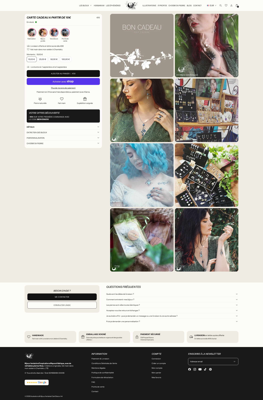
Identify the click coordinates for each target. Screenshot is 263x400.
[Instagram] (194, 369)
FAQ (93, 382)
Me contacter (62, 297)
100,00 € (66, 59)
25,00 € (42, 59)
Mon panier (156, 373)
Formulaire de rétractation (102, 377)
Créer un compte (159, 363)
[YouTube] (199, 369)
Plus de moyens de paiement (63, 88)
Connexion (156, 359)
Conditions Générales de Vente (104, 363)
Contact (95, 391)
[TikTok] (205, 369)
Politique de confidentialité (103, 373)
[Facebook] (189, 369)
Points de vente (98, 387)
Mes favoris (156, 377)
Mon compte (157, 368)
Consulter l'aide (62, 305)
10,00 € (31, 59)
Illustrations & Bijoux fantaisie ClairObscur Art (46, 396)
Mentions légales (98, 368)
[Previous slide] (114, 142)
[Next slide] (234, 142)
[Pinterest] (210, 369)
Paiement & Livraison (100, 359)
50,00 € (54, 59)
